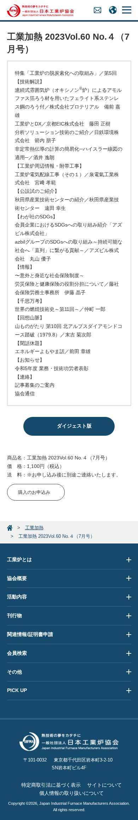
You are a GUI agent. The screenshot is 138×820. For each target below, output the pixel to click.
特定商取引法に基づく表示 (51, 785)
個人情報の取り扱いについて (71, 793)
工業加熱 (34, 527)
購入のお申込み (34, 492)
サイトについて (104, 785)
